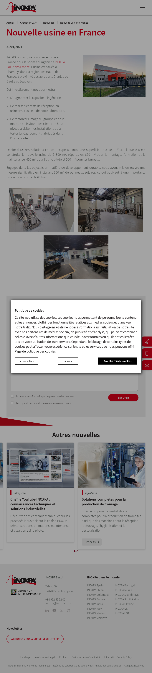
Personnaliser (26, 361)
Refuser (68, 361)
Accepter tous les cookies (117, 361)
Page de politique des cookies (35, 351)
